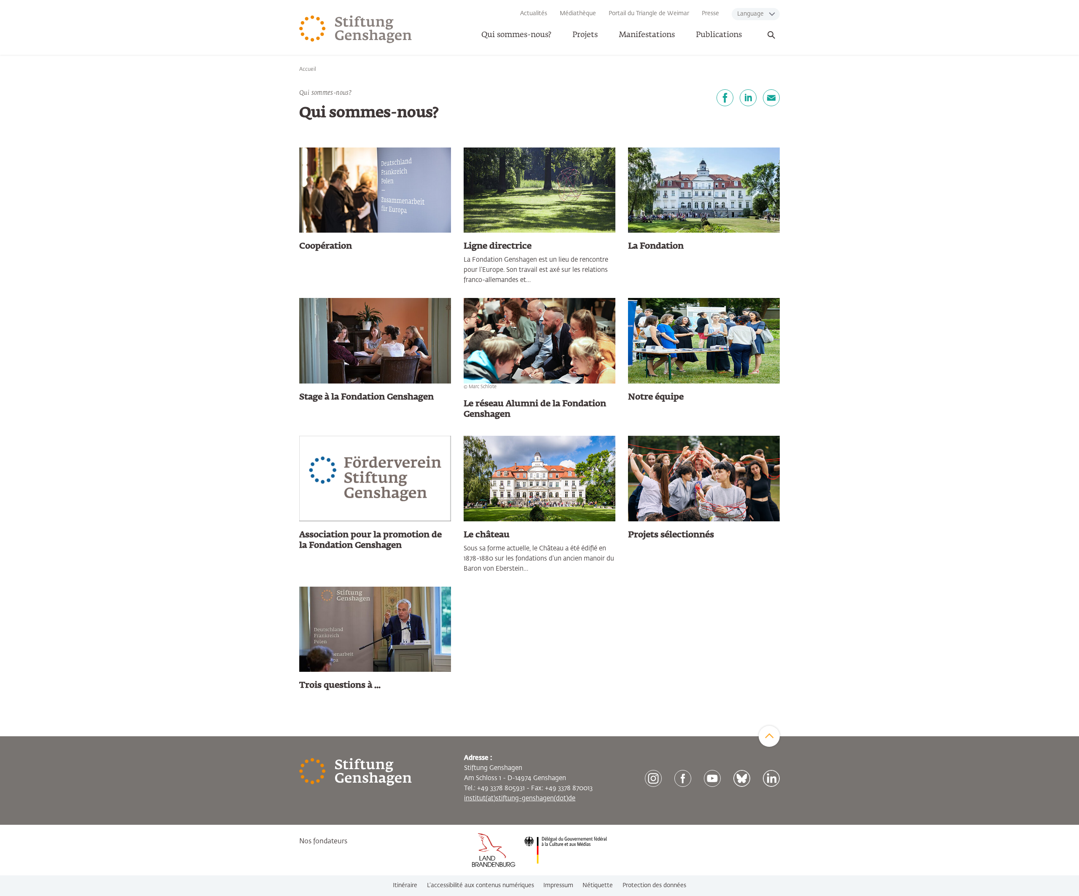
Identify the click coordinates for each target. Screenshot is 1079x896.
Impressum (558, 885)
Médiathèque (578, 13)
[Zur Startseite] (355, 29)
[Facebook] (725, 97)
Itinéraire (405, 885)
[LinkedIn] (748, 97)
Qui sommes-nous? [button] (516, 35)
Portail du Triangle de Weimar (649, 13)
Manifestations (647, 35)
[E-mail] (771, 97)
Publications (719, 35)
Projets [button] (585, 35)
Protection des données (654, 885)
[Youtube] (712, 778)
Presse (710, 13)
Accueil (307, 69)
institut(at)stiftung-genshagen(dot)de (519, 798)
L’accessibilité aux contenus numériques (480, 885)
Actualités (533, 13)
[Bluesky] (741, 778)
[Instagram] (653, 778)
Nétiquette (597, 885)
